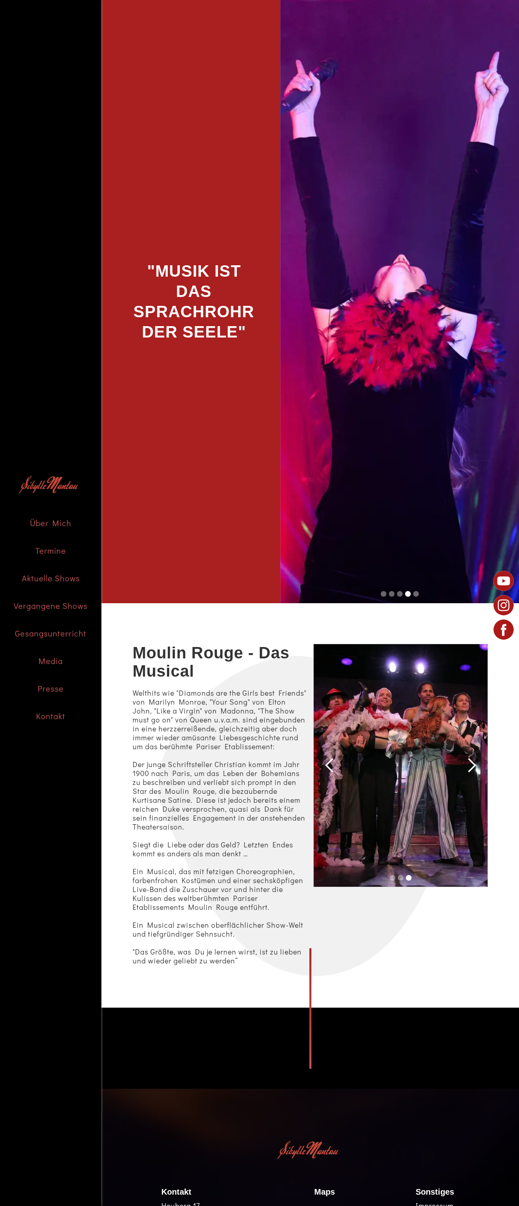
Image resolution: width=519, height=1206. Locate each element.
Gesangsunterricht (50, 633)
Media (51, 661)
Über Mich (50, 523)
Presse (51, 688)
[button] (383, 594)
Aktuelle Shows (51, 578)
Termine (50, 550)
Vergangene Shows (51, 605)
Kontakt (50, 716)
